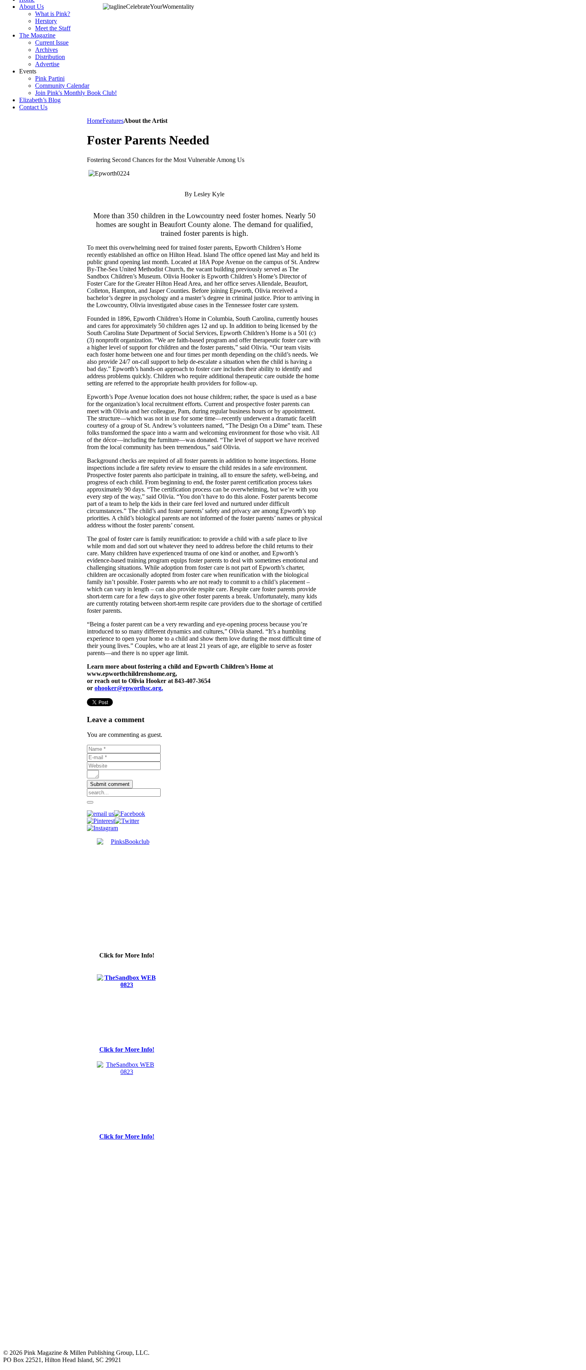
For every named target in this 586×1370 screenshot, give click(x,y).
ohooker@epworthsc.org (127, 688)
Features (113, 120)
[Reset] (90, 802)
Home (94, 120)
